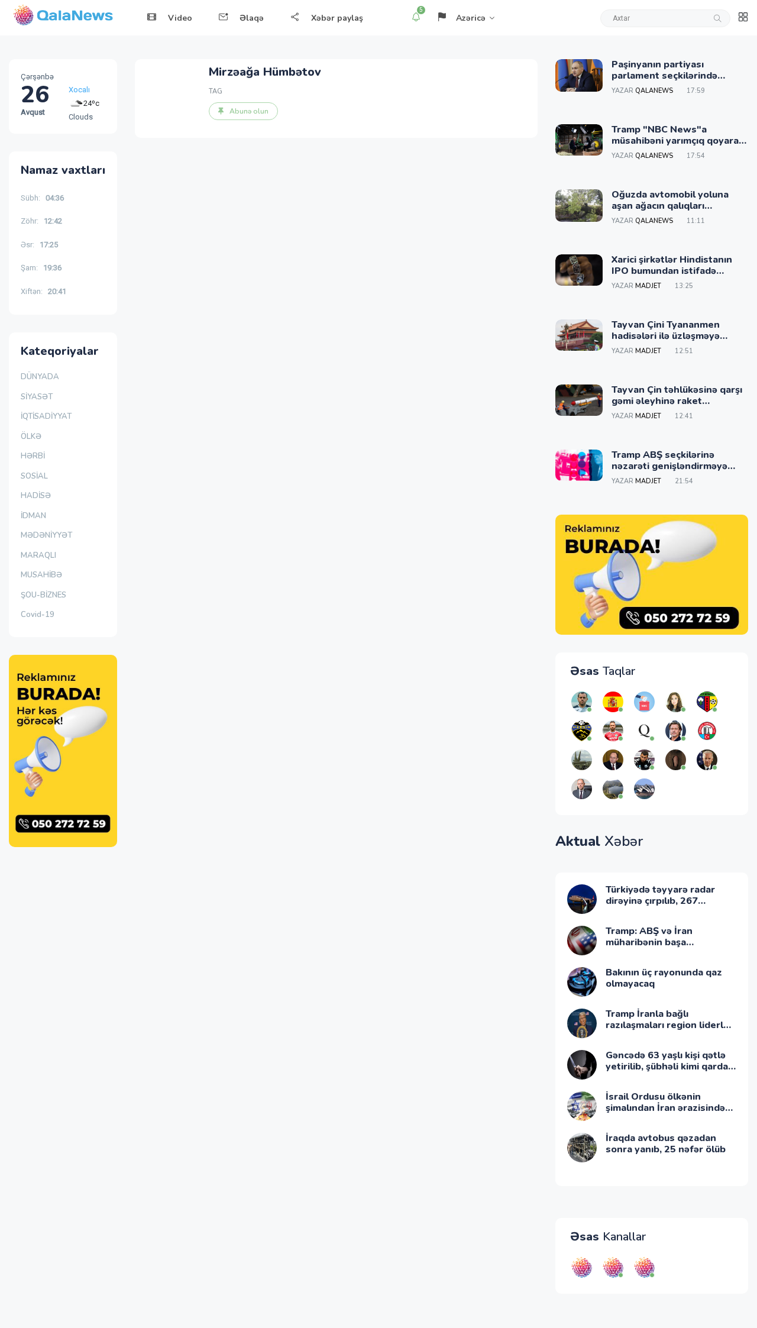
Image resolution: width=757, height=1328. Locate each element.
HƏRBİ (33, 456)
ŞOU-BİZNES (43, 595)
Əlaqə (252, 18)
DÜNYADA (40, 376)
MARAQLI (38, 555)
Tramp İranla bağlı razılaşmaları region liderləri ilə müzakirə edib (670, 1025)
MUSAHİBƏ (41, 575)
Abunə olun (248, 111)
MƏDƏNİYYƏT (46, 535)
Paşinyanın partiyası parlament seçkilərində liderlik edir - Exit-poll (664, 75)
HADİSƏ (36, 495)
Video (180, 18)
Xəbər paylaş (337, 18)
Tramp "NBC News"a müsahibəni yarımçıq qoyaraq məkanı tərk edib (678, 141)
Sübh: (42, 197)
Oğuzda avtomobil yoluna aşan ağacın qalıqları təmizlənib (670, 206)
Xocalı (79, 89)
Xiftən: (43, 291)
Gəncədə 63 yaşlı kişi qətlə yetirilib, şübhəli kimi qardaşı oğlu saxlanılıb (670, 1066)
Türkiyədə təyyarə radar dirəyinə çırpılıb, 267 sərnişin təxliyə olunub (660, 901)
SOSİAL (34, 476)
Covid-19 (37, 614)
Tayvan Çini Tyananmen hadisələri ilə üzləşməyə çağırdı (666, 336)
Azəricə (471, 18)
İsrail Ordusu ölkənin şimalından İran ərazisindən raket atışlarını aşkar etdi (668, 1108)
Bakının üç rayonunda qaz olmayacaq (664, 978)
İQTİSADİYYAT (46, 416)
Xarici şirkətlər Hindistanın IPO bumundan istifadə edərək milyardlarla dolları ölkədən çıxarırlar (672, 277)
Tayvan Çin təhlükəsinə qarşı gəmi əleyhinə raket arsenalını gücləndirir (677, 401)
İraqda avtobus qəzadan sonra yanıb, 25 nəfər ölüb (666, 1144)
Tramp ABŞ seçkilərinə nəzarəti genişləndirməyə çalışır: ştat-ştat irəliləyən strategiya (670, 472)
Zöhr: (41, 221)
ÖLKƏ (31, 436)
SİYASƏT (37, 397)
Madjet (648, 286)
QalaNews (654, 90)
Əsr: (39, 244)
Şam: (41, 267)
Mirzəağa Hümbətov (265, 72)
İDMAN (33, 515)
